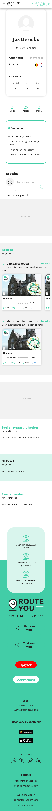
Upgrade (26, 665)
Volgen (26, 110)
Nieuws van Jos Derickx (22, 149)
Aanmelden (26, 680)
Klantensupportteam (27, 799)
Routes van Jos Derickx (22, 136)
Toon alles (45, 263)
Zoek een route (29, 645)
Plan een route (29, 628)
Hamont (7, 298)
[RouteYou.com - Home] (13, 4)
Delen (12, 110)
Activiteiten (15, 76)
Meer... (39, 110)
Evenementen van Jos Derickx (25, 154)
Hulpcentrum (27, 804)
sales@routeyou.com (27, 785)
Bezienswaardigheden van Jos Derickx (24, 143)
